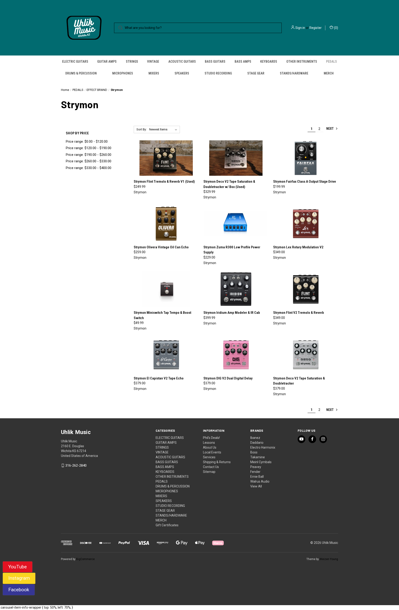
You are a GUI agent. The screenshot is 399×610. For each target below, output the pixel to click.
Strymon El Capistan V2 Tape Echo (159, 378)
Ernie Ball (257, 476)
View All (256, 486)
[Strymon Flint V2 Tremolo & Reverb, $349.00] (305, 289)
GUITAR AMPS (107, 61)
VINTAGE (153, 61)
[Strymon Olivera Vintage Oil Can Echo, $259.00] (166, 223)
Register (315, 28)
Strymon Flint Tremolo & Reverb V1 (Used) (164, 181)
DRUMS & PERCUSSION (81, 73)
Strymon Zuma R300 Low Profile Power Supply (231, 250)
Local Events (212, 452)
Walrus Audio (259, 481)
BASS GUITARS (215, 61)
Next (330, 128)
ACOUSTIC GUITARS (182, 61)
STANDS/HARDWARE (294, 73)
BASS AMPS (243, 61)
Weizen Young (329, 559)
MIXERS (153, 73)
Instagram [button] (19, 578)
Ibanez (255, 438)
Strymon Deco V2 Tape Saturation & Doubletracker (299, 381)
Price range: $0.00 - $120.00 (87, 141)
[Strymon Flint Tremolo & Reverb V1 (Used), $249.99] (166, 158)
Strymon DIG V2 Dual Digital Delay (228, 378)
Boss (253, 452)
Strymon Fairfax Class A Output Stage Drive (304, 181)
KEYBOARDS (268, 61)
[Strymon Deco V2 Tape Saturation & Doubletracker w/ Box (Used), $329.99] (235, 158)
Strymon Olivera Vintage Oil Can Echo (161, 247)
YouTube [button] (17, 567)
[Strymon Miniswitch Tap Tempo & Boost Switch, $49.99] (166, 289)
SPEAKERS (182, 73)
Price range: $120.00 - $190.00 (88, 148)
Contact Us (211, 467)
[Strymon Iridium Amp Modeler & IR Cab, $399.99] (235, 289)
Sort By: (141, 129)
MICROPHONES (122, 73)
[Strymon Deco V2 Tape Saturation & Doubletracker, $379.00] (305, 354)
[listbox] (164, 129)
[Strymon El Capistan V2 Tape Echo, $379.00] (166, 354)
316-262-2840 (76, 465)
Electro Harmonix (262, 447)
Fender (255, 472)
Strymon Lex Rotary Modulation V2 (298, 247)
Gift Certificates (167, 525)
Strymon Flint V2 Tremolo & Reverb (298, 313)
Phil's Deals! (211, 438)
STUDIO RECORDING (218, 73)
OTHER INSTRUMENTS (301, 61)
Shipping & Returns (217, 462)
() (335, 28)
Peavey (255, 467)
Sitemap (209, 472)
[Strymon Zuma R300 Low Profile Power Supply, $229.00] (235, 223)
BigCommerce (85, 559)
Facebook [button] (18, 589)
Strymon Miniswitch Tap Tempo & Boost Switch (162, 315)
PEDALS (331, 61)
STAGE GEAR (255, 73)
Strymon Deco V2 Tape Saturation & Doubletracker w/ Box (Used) (229, 184)
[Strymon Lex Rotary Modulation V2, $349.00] (305, 223)
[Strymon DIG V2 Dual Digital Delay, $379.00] (235, 354)
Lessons (209, 442)
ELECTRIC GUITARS (75, 61)
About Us (209, 447)
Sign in (300, 28)
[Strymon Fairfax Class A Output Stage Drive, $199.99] (305, 158)
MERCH (329, 73)
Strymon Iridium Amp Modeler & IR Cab (231, 313)
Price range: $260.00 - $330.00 (88, 161)
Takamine (257, 457)
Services (209, 457)
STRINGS (132, 61)
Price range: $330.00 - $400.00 (88, 168)
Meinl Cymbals (261, 462)
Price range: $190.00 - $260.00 (88, 155)
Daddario (256, 442)
